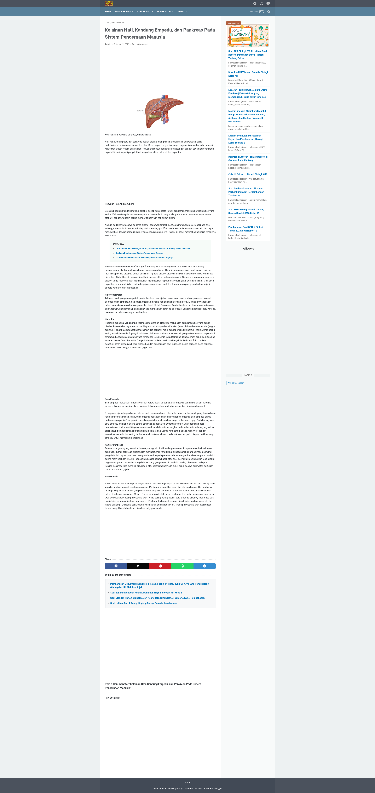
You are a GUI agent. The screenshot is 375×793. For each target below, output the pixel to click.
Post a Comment (140, 44)
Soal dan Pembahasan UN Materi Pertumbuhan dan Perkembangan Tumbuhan (246, 192)
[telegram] (205, 566)
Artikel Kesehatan (236, 383)
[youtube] (268, 3)
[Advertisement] (160, 70)
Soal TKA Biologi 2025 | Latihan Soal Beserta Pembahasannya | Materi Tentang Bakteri (247, 55)
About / (156, 788)
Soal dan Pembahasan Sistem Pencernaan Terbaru (139, 253)
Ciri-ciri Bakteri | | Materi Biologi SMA (247, 174)
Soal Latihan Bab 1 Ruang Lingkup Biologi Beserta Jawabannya (143, 603)
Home (108, 11)
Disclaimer (188, 788)
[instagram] (261, 3)
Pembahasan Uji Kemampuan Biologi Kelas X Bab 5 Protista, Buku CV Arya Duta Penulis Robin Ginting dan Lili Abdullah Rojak (159, 585)
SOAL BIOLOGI (144, 11)
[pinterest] (160, 566)
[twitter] (138, 566)
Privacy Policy (175, 788)
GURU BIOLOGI (164, 11)
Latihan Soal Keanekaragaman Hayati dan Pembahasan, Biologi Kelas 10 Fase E (153, 248)
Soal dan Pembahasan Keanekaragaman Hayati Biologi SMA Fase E (146, 592)
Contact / (164, 788)
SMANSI (181, 11)
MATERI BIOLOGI (123, 11)
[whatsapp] (182, 566)
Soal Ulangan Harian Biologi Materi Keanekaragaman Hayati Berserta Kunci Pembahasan (157, 598)
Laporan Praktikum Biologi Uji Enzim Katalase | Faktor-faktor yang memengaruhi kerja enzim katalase (247, 93)
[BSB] (111, 3)
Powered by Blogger (213, 788)
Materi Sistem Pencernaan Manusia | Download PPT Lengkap (144, 257)
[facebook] (255, 3)
